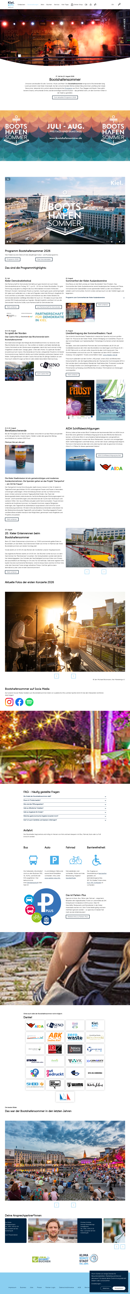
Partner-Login (50, 1287)
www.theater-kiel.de (110, 355)
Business (23, 1287)
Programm (68, 88)
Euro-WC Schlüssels (94, 882)
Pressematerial (88, 1235)
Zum (82, 1235)
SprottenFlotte (71, 878)
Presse (39, 1287)
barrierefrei (103, 873)
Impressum (12, 1287)
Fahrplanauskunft (32, 882)
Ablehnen (106, 1288)
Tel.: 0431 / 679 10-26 (87, 1226)
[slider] (57, 242)
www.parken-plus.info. (53, 878)
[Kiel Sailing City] (11, 4)
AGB (79, 1287)
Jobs (31, 1287)
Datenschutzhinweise (66, 1287)
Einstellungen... (97, 1283)
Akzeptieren (119, 1288)
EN (113, 4)
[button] (95, 298)
